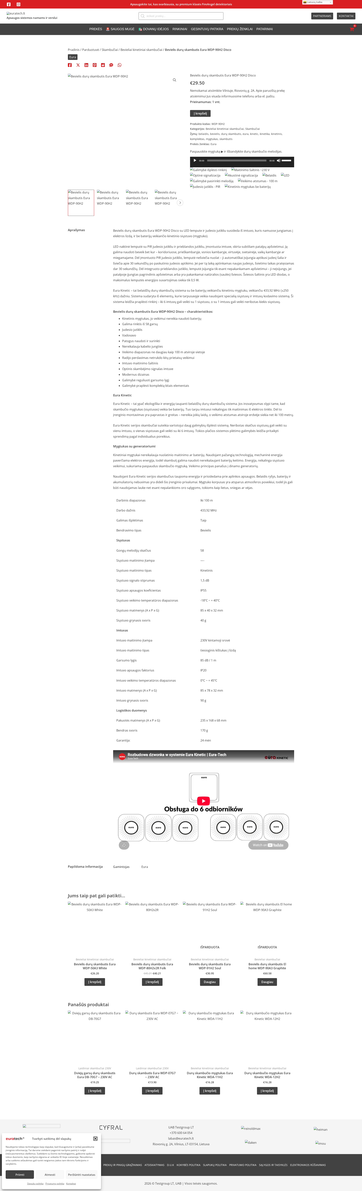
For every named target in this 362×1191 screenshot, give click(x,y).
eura (245, 134)
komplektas (197, 139)
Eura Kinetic (121, 290)
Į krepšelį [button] (94, 982)
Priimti (19, 1174)
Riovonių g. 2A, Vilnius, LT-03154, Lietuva (181, 1144)
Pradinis (74, 50)
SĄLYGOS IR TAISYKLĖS (273, 1165)
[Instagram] (18, 4)
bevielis (215, 134)
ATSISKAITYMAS (154, 1165)
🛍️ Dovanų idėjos (153, 29)
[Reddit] (103, 65)
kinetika (265, 134)
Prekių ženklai (240, 29)
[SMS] (111, 65)
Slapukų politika (35, 1183)
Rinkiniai (180, 29)
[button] (95, 1139)
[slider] (287, 160)
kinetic (254, 134)
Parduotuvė (90, 50)
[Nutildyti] (279, 160)
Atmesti (50, 1174)
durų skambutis (231, 134)
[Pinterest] (95, 65)
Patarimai (264, 29)
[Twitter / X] (78, 65)
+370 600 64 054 (181, 1133)
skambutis (225, 139)
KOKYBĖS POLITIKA (188, 1165)
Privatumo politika (54, 1183)
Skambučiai (110, 50)
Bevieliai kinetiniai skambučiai (141, 50)
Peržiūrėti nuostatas (81, 1174)
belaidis (204, 134)
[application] (242, 163)
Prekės (95, 29)
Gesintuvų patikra (207, 29)
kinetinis (276, 134)
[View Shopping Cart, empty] (351, 29)
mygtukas (212, 139)
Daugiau (210, 982)
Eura (72, 57)
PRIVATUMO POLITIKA (242, 1165)
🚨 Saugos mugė (120, 29)
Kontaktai (71, 1183)
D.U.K (170, 1165)
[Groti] (195, 160)
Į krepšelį (200, 113)
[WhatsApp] (119, 65)
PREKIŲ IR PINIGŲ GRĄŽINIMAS (122, 1165)
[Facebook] (9, 4)
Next (180, 203)
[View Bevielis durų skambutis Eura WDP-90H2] (81, 203)
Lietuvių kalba (314, 2)
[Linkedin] (86, 65)
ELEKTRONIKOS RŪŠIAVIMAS (308, 1165)
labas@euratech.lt (181, 1138)
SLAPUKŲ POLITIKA (215, 1165)
